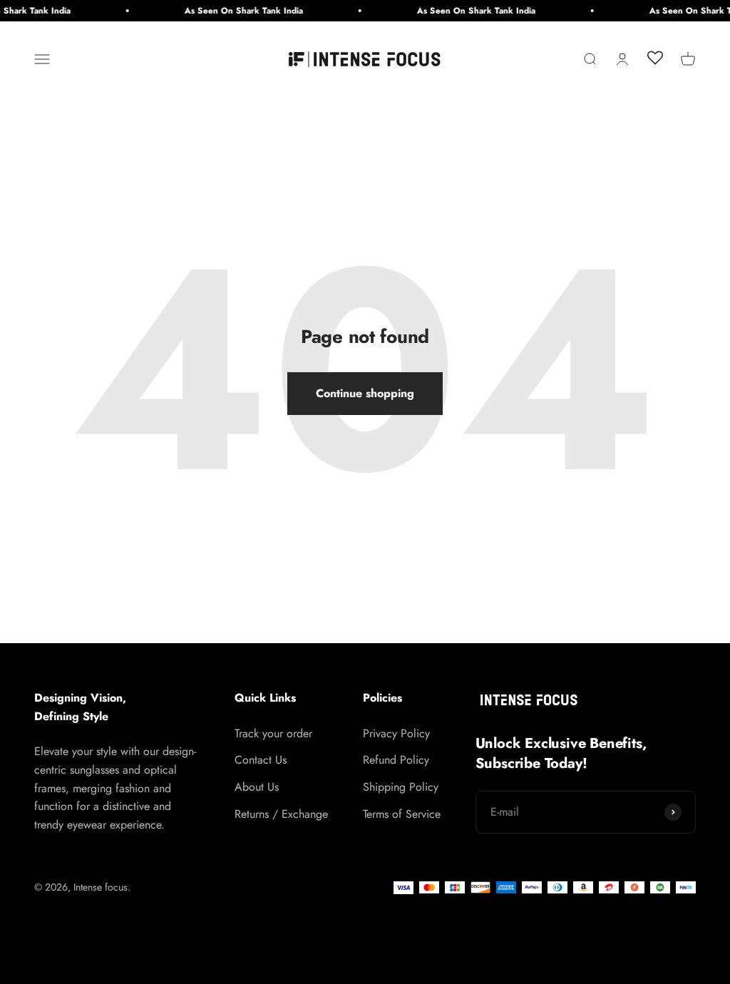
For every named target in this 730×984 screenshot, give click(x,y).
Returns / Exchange (281, 814)
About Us (257, 787)
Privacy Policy (396, 733)
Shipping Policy (400, 787)
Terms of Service (402, 814)
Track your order (273, 733)
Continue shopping (365, 393)
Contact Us (261, 760)
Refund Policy (396, 760)
